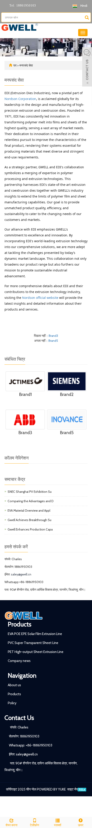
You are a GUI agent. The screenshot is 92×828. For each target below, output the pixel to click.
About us (14, 685)
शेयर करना (11, 825)
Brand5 (53, 341)
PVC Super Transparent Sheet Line (33, 643)
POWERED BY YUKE (52, 789)
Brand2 (67, 394)
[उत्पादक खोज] (86, 17)
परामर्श (57, 825)
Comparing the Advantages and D (31, 501)
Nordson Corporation (20, 99)
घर (15, 65)
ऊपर (80, 825)
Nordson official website (40, 297)
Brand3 (53, 336)
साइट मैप (72, 789)
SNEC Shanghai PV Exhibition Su (30, 492)
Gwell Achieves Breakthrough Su (29, 520)
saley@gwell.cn (21, 574)
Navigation (22, 675)
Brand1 (25, 394)
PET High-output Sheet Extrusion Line (35, 652)
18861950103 (25, 5)
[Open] (87, 67)
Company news (19, 661)
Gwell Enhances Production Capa (30, 529)
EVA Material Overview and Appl (29, 510)
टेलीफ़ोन (34, 825)
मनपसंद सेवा (26, 65)
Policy (12, 703)
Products (19, 624)
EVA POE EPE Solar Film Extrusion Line (35, 634)
